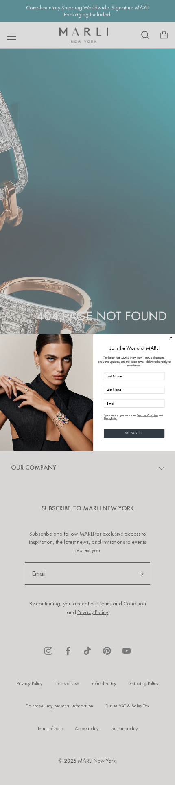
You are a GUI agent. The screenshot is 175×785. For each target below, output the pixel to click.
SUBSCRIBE (134, 433)
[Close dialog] (171, 338)
